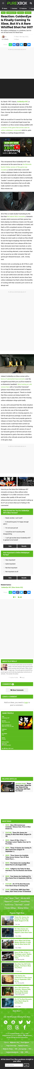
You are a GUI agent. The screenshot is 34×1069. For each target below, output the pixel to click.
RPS (26, 1052)
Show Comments (17, 690)
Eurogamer (22, 1049)
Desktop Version (23, 908)
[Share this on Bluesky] (14, 44)
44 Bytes (20, 1035)
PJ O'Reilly (5, 39)
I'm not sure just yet (11, 528)
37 (12, 791)
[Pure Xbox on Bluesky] (28, 1022)
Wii (8, 726)
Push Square (25, 1042)
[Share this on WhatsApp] (10, 44)
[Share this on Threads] (25, 44)
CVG (21, 1052)
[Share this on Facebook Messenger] (29, 44)
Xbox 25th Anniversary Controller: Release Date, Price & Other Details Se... (18, 827)
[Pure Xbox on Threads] (17, 1027)
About (12, 898)
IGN (16, 1049)
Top (6, 898)
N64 (13, 726)
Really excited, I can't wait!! (13, 518)
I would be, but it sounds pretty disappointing (14, 533)
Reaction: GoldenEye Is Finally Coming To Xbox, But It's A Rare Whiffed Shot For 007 (17, 22)
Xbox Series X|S (6, 722)
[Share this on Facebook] (17, 44)
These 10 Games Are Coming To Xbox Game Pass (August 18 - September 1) (18, 849)
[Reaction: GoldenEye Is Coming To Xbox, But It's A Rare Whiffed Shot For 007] (8, 481)
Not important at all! (11, 571)
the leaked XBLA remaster (16, 216)
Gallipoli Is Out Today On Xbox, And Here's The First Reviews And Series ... (18, 870)
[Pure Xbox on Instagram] (9, 1027)
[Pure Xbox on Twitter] (20, 1022)
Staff (17, 898)
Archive (26, 905)
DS (10, 726)
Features (20, 13)
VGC (29, 1049)
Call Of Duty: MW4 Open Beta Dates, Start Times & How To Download (18, 890)
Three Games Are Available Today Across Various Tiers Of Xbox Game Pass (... (17, 857)
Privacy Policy (25, 901)
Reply (23, 677)
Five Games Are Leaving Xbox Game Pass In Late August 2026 (17, 864)
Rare (3, 730)
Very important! (10, 560)
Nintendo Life (14, 1042)
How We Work (25, 898)
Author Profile (14, 677)
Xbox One (4, 726)
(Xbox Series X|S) (12, 587)
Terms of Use (9, 905)
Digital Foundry (23, 1046)
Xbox (3, 13)
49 (21, 597)
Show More (16, 1011)
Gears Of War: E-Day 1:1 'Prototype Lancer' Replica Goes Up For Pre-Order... (18, 842)
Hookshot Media (15, 1033)
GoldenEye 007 (11, 13)
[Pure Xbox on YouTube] (13, 1022)
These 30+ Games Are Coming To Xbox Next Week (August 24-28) (18, 834)
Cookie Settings (11, 908)
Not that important (11, 568)
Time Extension (11, 1046)
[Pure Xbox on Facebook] (24, 1027)
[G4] (17, 201)
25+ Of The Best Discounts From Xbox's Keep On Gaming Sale (17, 885)
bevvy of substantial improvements (13, 379)
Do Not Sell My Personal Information (17, 1037)
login (26, 702)
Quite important (10, 564)
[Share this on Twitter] (21, 44)
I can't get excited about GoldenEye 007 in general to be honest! (16, 539)
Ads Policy (19, 905)
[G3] (17, 363)
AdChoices (28, 1035)
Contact (16, 901)
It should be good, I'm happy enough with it (16, 523)
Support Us (8, 901)
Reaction (27, 13)
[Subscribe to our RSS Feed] (5, 1022)
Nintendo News (8, 1049)
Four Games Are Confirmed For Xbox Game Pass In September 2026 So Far (18, 878)
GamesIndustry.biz (12, 1052)
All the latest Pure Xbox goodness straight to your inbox (17, 1060)
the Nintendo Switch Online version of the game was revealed (16, 167)
